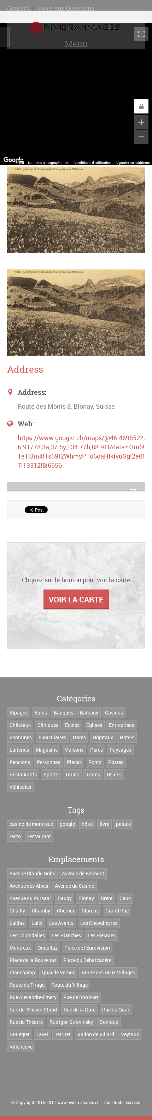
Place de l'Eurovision (87, 947)
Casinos (114, 712)
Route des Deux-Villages (108, 972)
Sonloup (109, 1022)
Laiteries (19, 749)
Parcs (96, 749)
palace (123, 824)
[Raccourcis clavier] (21, 162)
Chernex (66, 910)
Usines (114, 774)
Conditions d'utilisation (92, 162)
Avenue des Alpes (29, 885)
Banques (63, 712)
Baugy (65, 898)
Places (74, 762)
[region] (76, 94)
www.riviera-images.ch (78, 1102)
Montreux (20, 947)
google (67, 824)
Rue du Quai (115, 1009)
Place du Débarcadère (87, 960)
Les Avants (61, 923)
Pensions (20, 762)
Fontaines (21, 737)
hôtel (87, 824)
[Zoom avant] (141, 122)
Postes (115, 762)
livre (104, 824)
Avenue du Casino (74, 885)
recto (15, 836)
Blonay (86, 898)
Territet (63, 1034)
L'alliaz (17, 923)
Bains (40, 712)
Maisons (73, 749)
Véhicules (20, 786)
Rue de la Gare (79, 1009)
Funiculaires (52, 737)
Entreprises (121, 725)
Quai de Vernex (58, 972)
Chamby (41, 910)
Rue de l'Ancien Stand (33, 1009)
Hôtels (127, 737)
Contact (18, 8)
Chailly (17, 910)
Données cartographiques (48, 162)
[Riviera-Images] (74, 27)
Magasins (47, 749)
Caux (125, 898)
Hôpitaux (103, 737)
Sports (50, 774)
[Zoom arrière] (141, 137)
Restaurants (23, 774)
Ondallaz (47, 947)
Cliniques (47, 725)
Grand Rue (117, 910)
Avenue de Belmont (83, 873)
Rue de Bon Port (81, 997)
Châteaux (20, 725)
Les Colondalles (27, 935)
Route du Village (69, 984)
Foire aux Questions (66, 8)
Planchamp (22, 972)
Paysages (120, 749)
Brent (107, 898)
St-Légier (20, 1034)
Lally (36, 923)
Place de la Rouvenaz (33, 960)
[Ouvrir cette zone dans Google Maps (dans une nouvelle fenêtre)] (13, 160)
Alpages (19, 712)
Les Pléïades (102, 935)
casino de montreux (31, 824)
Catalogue (73, 1086)
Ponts (94, 762)
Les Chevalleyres (98, 923)
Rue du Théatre (26, 1022)
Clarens (90, 910)
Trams (93, 774)
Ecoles (72, 725)
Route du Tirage (27, 984)
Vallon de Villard (95, 1034)
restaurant (39, 836)
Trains (72, 774)
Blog (51, 1086)
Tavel (42, 1034)
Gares (79, 737)
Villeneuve (21, 1046)
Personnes (48, 762)
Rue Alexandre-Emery (33, 997)
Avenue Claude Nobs (32, 873)
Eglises (94, 725)
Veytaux (130, 1034)
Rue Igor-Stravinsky (71, 1022)
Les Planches (66, 935)
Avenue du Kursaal (30, 898)
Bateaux (89, 712)
